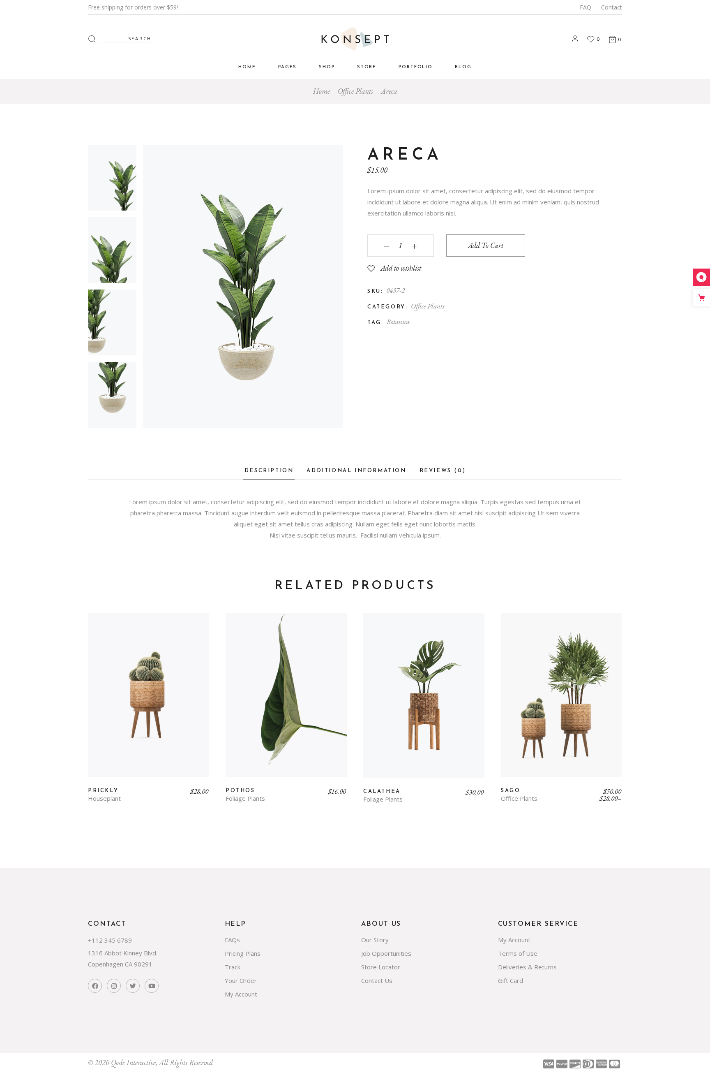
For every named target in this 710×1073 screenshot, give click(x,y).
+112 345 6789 (110, 940)
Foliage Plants (245, 798)
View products (561, 701)
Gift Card (510, 980)
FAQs (232, 940)
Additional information (356, 470)
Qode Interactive (133, 1062)
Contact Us (376, 980)
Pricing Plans (242, 953)
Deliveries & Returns (527, 967)
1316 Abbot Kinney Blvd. (122, 953)
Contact (611, 7)
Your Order (241, 980)
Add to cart (485, 245)
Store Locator (380, 967)
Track (232, 967)
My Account (241, 994)
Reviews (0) (443, 470)
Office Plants (428, 306)
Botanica (398, 321)
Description (269, 470)
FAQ (585, 7)
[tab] (269, 473)
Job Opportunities (386, 953)
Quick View (114, 626)
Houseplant (104, 798)
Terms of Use (517, 953)
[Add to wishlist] (100, 628)
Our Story (375, 940)
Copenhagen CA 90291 (120, 964)
